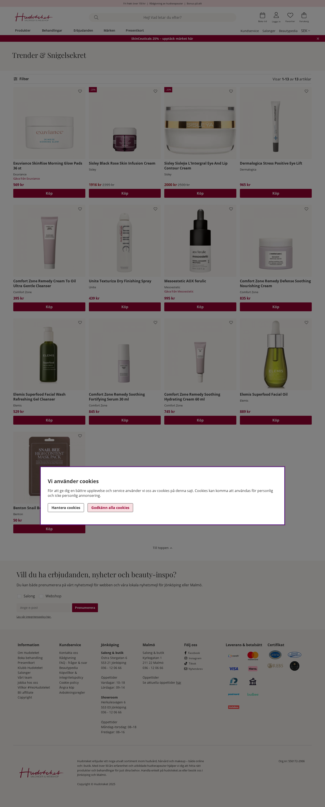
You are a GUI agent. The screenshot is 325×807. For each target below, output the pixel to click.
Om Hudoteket (28, 653)
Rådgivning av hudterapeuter (166, 3)
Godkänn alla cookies (110, 507)
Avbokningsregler (72, 692)
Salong (29, 596)
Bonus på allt (194, 3)
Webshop (53, 596)
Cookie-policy (69, 682)
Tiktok (192, 663)
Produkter (23, 30)
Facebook (194, 653)
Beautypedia (288, 31)
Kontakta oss (68, 653)
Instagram (195, 658)
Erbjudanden (83, 30)
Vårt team (25, 677)
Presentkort (135, 30)
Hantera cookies (66, 507)
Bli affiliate (25, 692)
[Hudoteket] (34, 18)
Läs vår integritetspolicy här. (34, 617)
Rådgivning (67, 658)
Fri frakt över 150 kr (134, 3)
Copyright (25, 697)
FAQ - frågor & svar (73, 663)
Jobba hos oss (28, 682)
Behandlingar (52, 30)
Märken (109, 30)
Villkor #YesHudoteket (34, 687)
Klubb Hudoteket (30, 668)
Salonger (268, 31)
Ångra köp (66, 687)
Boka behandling (30, 658)
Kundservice (250, 31)
